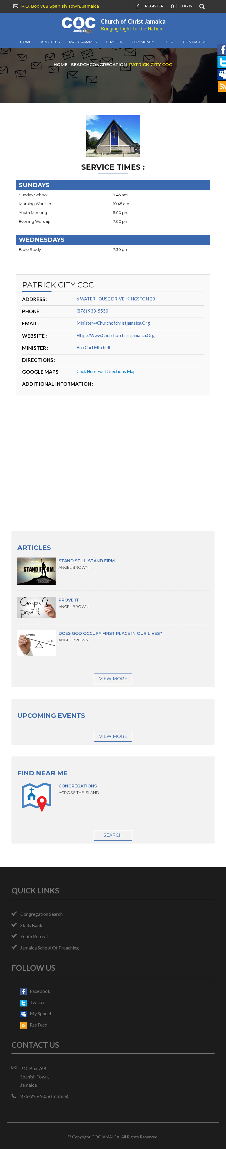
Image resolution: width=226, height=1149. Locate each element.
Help (168, 42)
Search (113, 835)
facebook (40, 991)
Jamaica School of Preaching (49, 947)
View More (113, 678)
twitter (37, 1002)
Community (143, 42)
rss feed (38, 1024)
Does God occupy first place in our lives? (110, 633)
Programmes (83, 42)
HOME (61, 64)
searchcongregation (99, 64)
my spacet (40, 1013)
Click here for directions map (106, 371)
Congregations (78, 786)
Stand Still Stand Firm (87, 560)
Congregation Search (41, 914)
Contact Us (194, 42)
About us (50, 42)
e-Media (114, 42)
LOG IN (186, 6)
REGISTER (154, 6)
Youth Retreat (34, 936)
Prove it (69, 600)
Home (25, 42)
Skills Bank (31, 925)
